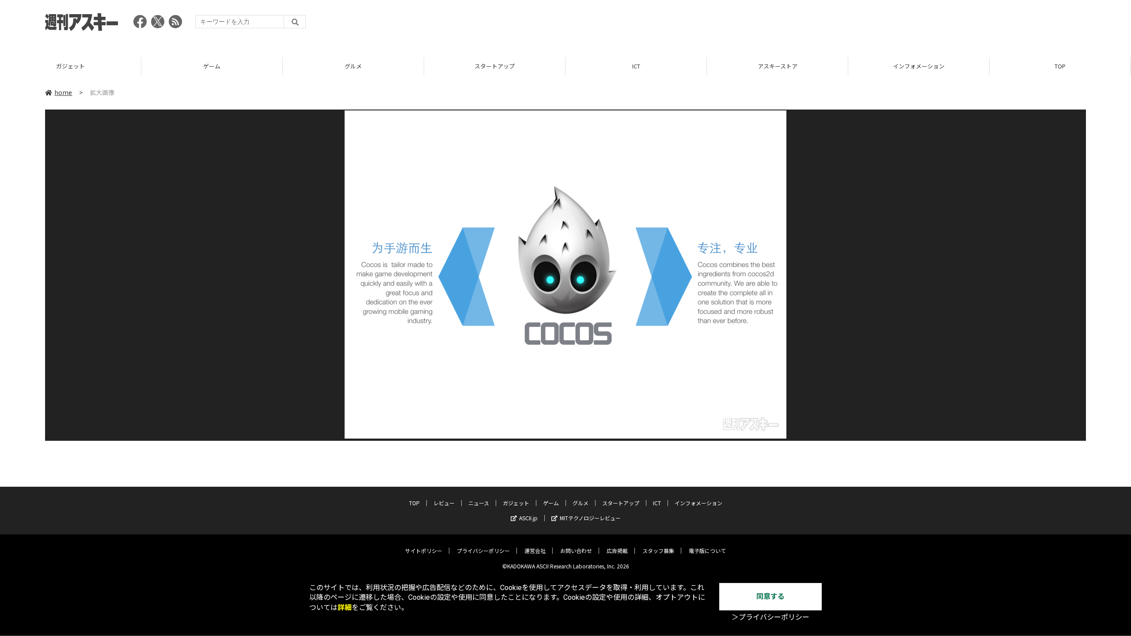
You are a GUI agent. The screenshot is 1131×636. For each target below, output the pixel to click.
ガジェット (70, 66)
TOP (1060, 66)
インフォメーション (919, 66)
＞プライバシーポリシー (770, 617)
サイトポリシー (423, 550)
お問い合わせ (576, 550)
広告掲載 (617, 550)
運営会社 (535, 550)
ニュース (478, 503)
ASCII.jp (528, 518)
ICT (636, 66)
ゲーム (211, 66)
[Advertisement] (925, 24)
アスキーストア (777, 66)
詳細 (345, 607)
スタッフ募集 (658, 550)
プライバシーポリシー (483, 550)
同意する (770, 596)
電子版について (707, 550)
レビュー (444, 503)
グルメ (353, 66)
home (63, 92)
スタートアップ (494, 66)
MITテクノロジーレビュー (590, 518)
